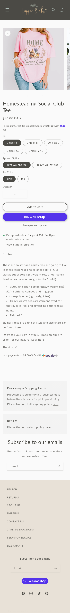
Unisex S (12, 142)
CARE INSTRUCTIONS (20, 529)
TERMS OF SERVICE (19, 537)
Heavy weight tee (47, 164)
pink (9, 178)
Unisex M (33, 142)
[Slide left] (27, 96)
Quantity (7, 186)
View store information (20, 244)
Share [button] (10, 253)
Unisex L (53, 142)
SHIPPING (13, 513)
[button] (7, 10)
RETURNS (13, 497)
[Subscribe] (59, 466)
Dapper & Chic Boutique (29, 611)
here (18, 327)
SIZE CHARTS (15, 545)
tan (23, 178)
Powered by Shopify (52, 611)
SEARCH (12, 489)
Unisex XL (12, 150)
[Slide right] (42, 96)
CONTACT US (15, 521)
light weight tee (16, 164)
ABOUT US (13, 505)
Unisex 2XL (36, 150)
